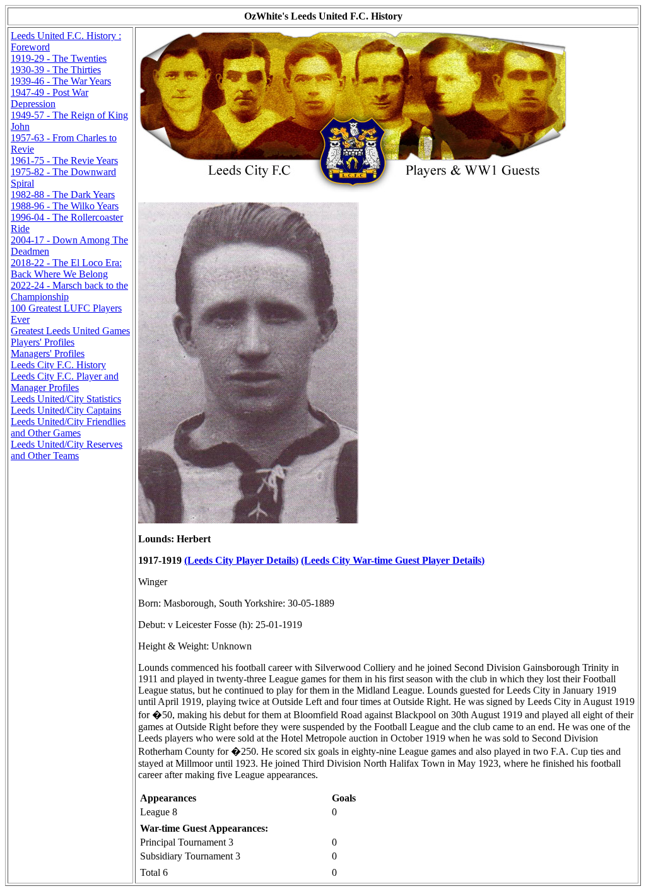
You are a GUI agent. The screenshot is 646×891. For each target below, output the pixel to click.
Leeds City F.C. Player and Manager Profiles (65, 382)
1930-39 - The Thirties (56, 69)
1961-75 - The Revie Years (64, 160)
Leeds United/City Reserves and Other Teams (66, 450)
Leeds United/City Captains (66, 410)
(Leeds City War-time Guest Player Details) (392, 560)
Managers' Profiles (48, 353)
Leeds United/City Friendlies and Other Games (68, 427)
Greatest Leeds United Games (70, 330)
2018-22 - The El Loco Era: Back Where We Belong (66, 268)
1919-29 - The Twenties (59, 58)
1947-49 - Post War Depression (49, 98)
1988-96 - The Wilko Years (65, 206)
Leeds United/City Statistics (66, 398)
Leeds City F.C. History (58, 364)
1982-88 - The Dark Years (63, 194)
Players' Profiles (42, 342)
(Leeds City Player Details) (241, 560)
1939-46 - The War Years (61, 81)
